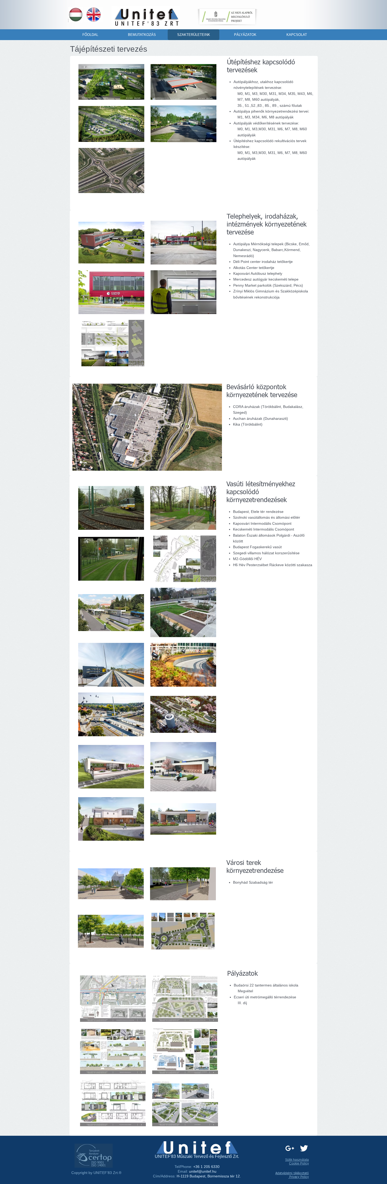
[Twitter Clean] (304, 1148)
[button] (147, 427)
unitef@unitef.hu (202, 1171)
